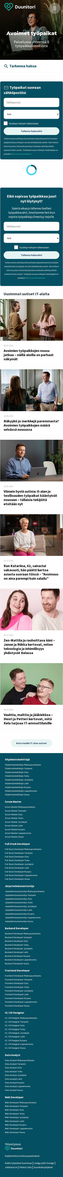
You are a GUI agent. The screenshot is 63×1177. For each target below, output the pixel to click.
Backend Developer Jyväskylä (19, 948)
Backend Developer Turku (17, 945)
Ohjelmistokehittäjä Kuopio (18, 787)
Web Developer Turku (15, 1113)
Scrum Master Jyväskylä (16, 822)
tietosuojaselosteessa (21, 154)
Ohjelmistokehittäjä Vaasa (17, 794)
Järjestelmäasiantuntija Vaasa (19, 921)
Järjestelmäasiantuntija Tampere (20, 895)
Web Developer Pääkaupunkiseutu (21, 1102)
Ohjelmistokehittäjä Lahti (17, 783)
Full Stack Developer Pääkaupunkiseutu (23, 849)
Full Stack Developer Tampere (19, 853)
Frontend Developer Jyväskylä (19, 990)
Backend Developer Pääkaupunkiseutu (23, 933)
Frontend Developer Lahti (17, 994)
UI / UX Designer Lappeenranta (19, 1044)
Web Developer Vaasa (15, 1132)
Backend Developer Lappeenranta (21, 959)
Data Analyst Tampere (15, 1064)
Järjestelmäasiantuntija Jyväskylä (21, 906)
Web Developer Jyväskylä (17, 1117)
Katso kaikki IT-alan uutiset (31, 743)
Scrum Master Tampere (15, 810)
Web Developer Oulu (14, 1109)
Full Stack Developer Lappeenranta (21, 875)
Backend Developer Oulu (16, 941)
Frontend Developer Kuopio (18, 998)
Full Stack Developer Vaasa (17, 879)
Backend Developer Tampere (18, 937)
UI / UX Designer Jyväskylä (17, 1033)
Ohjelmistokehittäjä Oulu (17, 772)
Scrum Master (13, 801)
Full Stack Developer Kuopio (18, 871)
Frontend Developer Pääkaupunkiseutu (23, 975)
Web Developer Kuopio (15, 1124)
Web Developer (14, 1097)
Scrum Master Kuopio (15, 829)
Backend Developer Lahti (16, 952)
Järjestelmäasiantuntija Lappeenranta (23, 917)
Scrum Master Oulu (14, 814)
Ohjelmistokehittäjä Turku (17, 776)
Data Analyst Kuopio (14, 1082)
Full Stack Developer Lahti (17, 867)
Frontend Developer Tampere (18, 979)
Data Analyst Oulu (13, 1067)
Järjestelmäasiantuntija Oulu (18, 898)
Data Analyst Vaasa (14, 1090)
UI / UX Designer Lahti (15, 1036)
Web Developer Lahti (14, 1121)
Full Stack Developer (17, 844)
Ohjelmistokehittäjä (17, 759)
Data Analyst (12, 1055)
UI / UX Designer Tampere (16, 1021)
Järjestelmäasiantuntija (19, 886)
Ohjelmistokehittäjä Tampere (18, 768)
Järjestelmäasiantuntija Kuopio (19, 913)
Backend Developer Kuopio (17, 956)
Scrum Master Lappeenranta (18, 833)
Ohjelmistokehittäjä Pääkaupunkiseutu (23, 764)
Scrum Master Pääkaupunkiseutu (20, 807)
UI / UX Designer (14, 1012)
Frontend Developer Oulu (17, 983)
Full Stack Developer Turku (17, 860)
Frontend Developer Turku (17, 987)
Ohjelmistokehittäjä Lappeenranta (21, 791)
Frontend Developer (17, 970)
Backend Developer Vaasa (17, 963)
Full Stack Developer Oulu (17, 856)
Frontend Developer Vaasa (17, 1005)
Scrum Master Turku (14, 818)
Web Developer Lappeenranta (19, 1128)
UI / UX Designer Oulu (15, 1025)
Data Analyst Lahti (13, 1079)
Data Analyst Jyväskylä (15, 1075)
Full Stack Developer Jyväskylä (19, 864)
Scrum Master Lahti (14, 825)
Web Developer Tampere (16, 1106)
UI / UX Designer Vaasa (15, 1048)
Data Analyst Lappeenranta (17, 1086)
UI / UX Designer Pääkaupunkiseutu (21, 1018)
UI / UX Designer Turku (15, 1029)
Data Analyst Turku (14, 1071)
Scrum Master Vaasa (14, 836)
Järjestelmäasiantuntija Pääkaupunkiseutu (25, 891)
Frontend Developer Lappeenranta (21, 1002)
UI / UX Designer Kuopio (16, 1040)
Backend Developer (17, 928)
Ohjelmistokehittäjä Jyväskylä (19, 779)
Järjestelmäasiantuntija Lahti (18, 910)
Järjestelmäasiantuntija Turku (19, 902)
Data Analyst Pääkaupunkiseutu (19, 1060)
